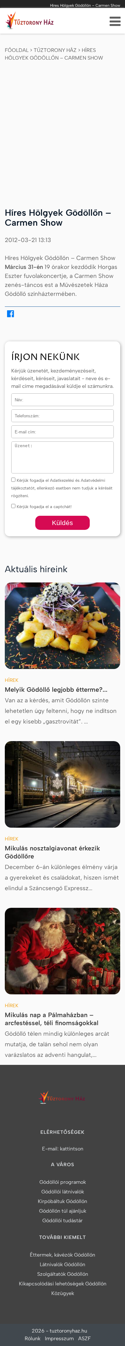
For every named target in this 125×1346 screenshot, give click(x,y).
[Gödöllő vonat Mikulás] (62, 784)
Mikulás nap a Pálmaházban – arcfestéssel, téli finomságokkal (51, 1019)
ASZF (84, 1338)
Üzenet (18, 445)
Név (15, 397)
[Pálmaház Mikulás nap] (62, 951)
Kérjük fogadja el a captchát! (43, 506)
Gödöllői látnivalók (62, 1192)
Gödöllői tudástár (62, 1220)
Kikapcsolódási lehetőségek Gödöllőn (62, 1284)
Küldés (62, 522)
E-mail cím (22, 429)
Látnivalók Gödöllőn (62, 1264)
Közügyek (62, 1293)
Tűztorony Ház (55, 50)
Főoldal (17, 50)
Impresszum (59, 1338)
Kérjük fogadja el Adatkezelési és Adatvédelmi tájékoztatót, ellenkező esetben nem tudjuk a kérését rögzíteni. (62, 488)
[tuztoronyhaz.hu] (30, 22)
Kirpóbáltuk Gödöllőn (62, 1201)
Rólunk (32, 1338)
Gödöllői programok (62, 1182)
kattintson (71, 1149)
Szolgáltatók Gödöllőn (62, 1274)
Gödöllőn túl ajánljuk (62, 1211)
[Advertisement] (62, 129)
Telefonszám (23, 413)
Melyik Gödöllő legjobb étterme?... (56, 689)
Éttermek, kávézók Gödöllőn (62, 1255)
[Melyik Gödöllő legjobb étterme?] (62, 625)
